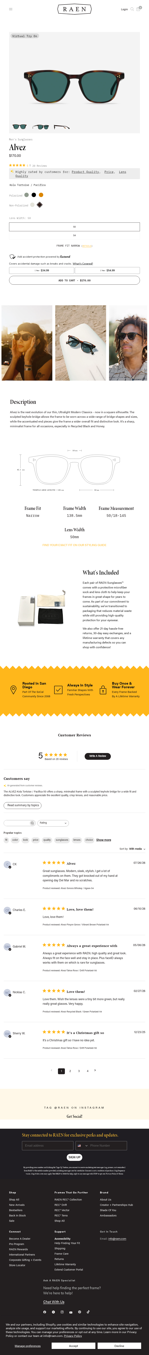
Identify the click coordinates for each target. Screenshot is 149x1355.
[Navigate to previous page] (52, 1070)
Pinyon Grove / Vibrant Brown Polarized (27, 195)
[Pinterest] (82, 1312)
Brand (104, 1192)
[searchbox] (16, 823)
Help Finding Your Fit (67, 1243)
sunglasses (62, 840)
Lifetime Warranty (65, 1264)
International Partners (22, 1254)
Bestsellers (15, 1210)
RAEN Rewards (18, 1249)
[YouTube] (73, 1312)
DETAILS (86, 245)
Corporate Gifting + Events (25, 1260)
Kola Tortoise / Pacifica (40, 205)
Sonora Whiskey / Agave (33, 205)
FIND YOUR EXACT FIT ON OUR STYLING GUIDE (74, 545)
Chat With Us (53, 1301)
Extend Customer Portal (69, 1269)
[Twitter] (56, 1312)
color (15, 840)
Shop (12, 1192)
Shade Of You (108, 1210)
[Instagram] (65, 1312)
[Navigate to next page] (96, 1070)
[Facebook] (47, 1312)
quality (47, 840)
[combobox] (53, 823)
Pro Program (16, 1244)
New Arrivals (17, 1205)
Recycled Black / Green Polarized (34, 195)
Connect (15, 1231)
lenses (76, 840)
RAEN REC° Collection (68, 1199)
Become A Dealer (19, 1238)
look (25, 840)
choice (89, 840)
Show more (103, 840)
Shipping (60, 1248)
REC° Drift (61, 1205)
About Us (105, 1199)
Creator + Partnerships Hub (116, 1205)
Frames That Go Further (71, 1192)
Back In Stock (17, 1215)
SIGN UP (74, 1157)
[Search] (132, 9)
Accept (73, 1346)
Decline (119, 1346)
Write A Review (97, 756)
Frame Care (62, 1253)
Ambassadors (108, 1215)
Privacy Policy (73, 1336)
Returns (59, 1259)
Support (60, 1231)
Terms (121, 1173)
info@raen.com (117, 1238)
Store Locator (17, 1265)
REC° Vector (62, 1210)
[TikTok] (91, 1312)
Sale (11, 1220)
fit (6, 840)
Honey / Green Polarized (42, 195)
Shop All (14, 1199)
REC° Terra (61, 1215)
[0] (137, 9)
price (35, 840)
